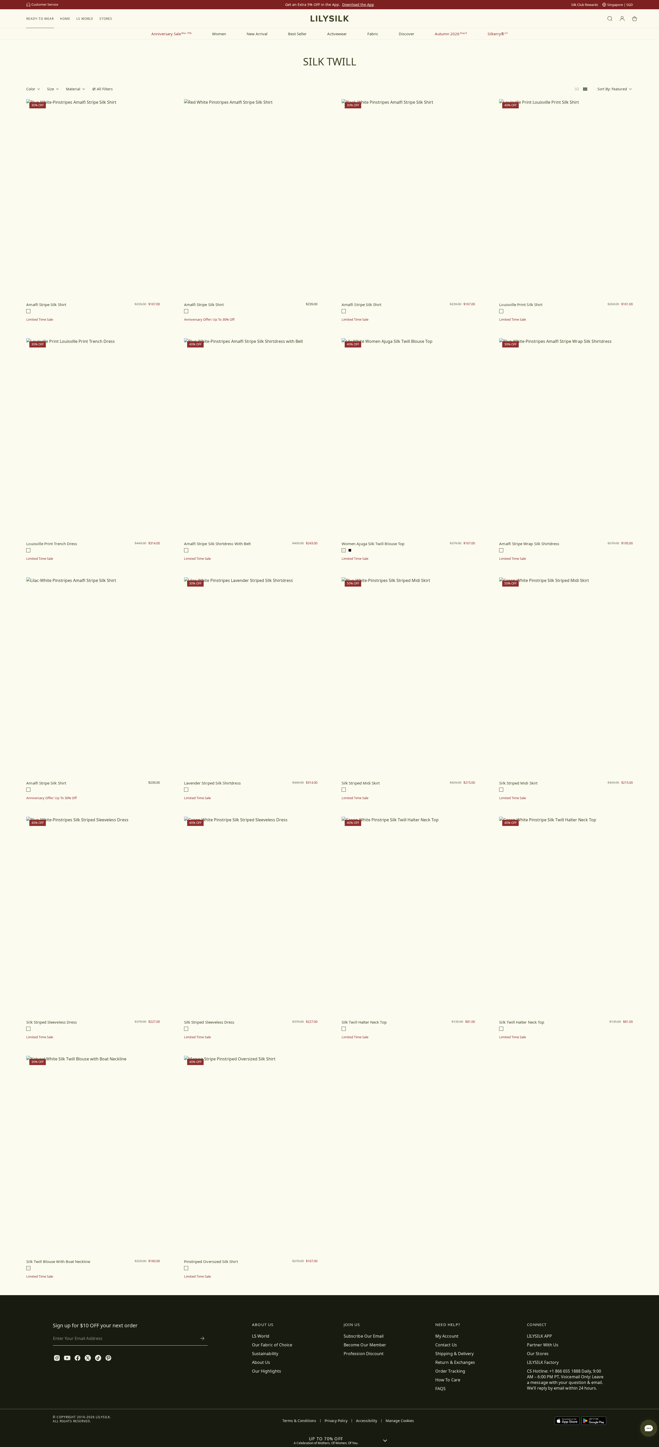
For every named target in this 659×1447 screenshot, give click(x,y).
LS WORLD (84, 18)
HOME (65, 18)
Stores (105, 18)
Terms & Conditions (299, 1420)
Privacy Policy (336, 1420)
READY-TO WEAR (40, 18)
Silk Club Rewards (584, 4)
